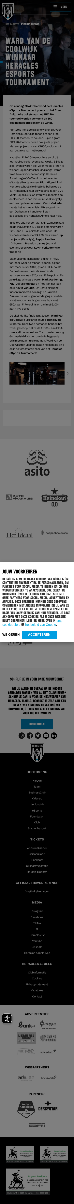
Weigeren (11, 634)
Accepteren (39, 634)
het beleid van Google (40, 624)
